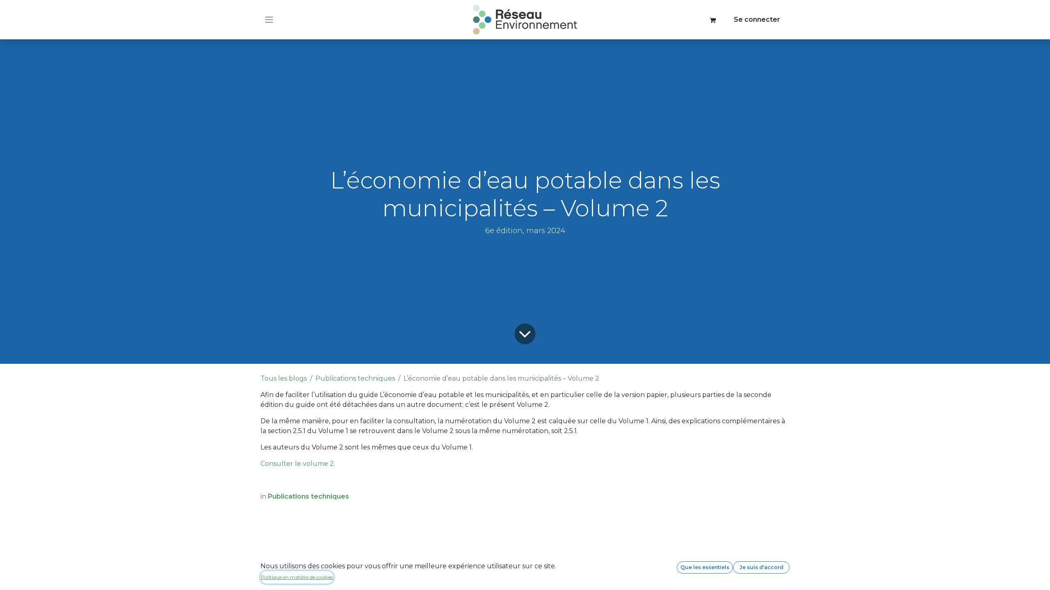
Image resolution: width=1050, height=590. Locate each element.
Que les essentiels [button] (704, 567)
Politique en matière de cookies (297, 577)
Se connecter (757, 19)
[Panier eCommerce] (712, 19)
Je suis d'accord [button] (761, 567)
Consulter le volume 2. (297, 463)
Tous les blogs (283, 378)
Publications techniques (355, 378)
